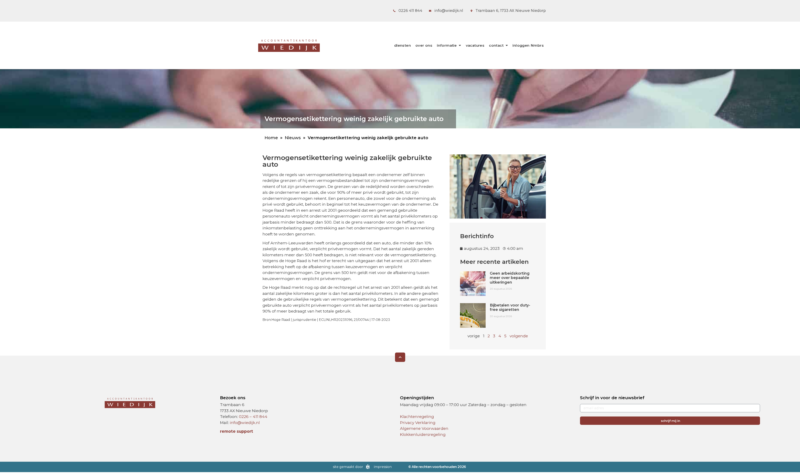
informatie (447, 45)
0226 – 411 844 (253, 416)
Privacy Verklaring (417, 422)
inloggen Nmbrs (528, 45)
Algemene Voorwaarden (424, 428)
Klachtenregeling (417, 416)
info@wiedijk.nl (245, 422)
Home (271, 137)
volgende (519, 336)
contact (496, 45)
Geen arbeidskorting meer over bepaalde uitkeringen (510, 278)
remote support (236, 431)
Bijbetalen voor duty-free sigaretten (510, 307)
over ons (423, 45)
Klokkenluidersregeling (423, 434)
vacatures (475, 45)
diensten (402, 45)
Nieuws (293, 137)
